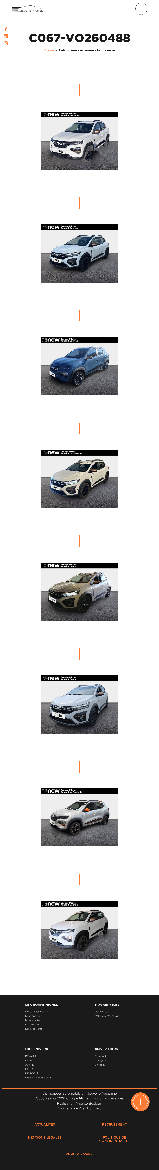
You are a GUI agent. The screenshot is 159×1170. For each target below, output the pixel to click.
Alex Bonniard (90, 1108)
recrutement (114, 1124)
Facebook (101, 1056)
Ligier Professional (38, 1077)
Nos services (102, 1011)
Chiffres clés (32, 1024)
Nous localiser (33, 1020)
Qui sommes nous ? (36, 1011)
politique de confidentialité (114, 1139)
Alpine (29, 1064)
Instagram (100, 1060)
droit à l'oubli (79, 1153)
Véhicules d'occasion (107, 1016)
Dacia (29, 1060)
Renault (30, 1056)
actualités (45, 1124)
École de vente (33, 1028)
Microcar (31, 1073)
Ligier (29, 1069)
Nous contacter (34, 1016)
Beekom (95, 1103)
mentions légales (44, 1137)
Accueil (49, 50)
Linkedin (100, 1064)
